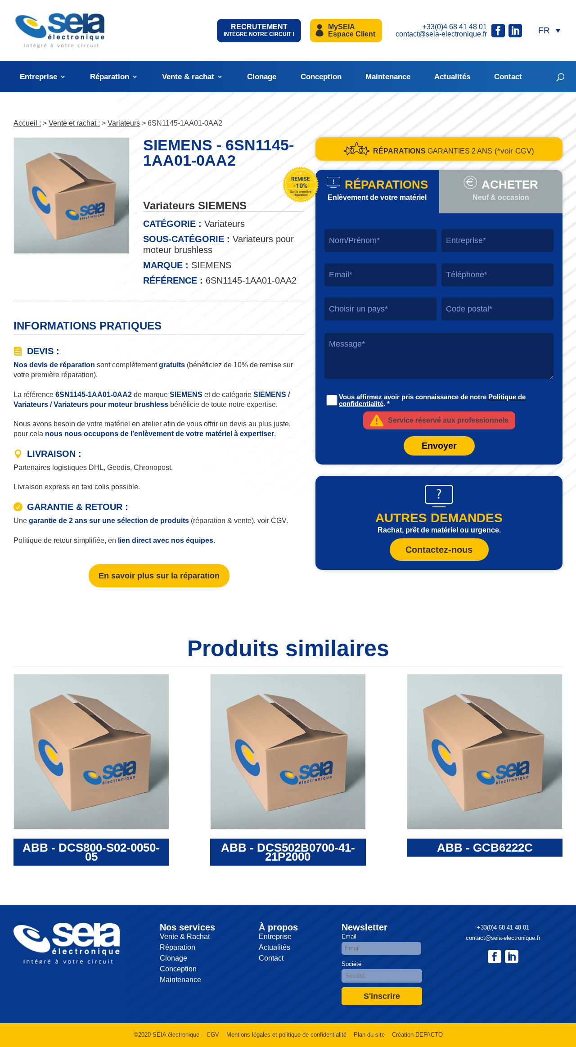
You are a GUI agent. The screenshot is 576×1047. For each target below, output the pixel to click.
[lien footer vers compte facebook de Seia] (494, 956)
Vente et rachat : (74, 123)
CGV (213, 1034)
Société (351, 964)
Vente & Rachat (185, 936)
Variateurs (124, 123)
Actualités (452, 77)
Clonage (261, 77)
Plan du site (369, 1034)
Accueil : (27, 123)
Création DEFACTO (417, 1034)
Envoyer (439, 446)
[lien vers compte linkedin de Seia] (515, 30)
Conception (321, 77)
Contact (508, 77)
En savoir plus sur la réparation (159, 575)
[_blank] (511, 956)
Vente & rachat (188, 77)
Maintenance (387, 77)
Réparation (109, 77)
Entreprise (38, 77)
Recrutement (259, 30)
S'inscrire (382, 996)
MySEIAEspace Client (351, 30)
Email (349, 936)
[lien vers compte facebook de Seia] (498, 30)
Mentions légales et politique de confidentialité (286, 1034)
